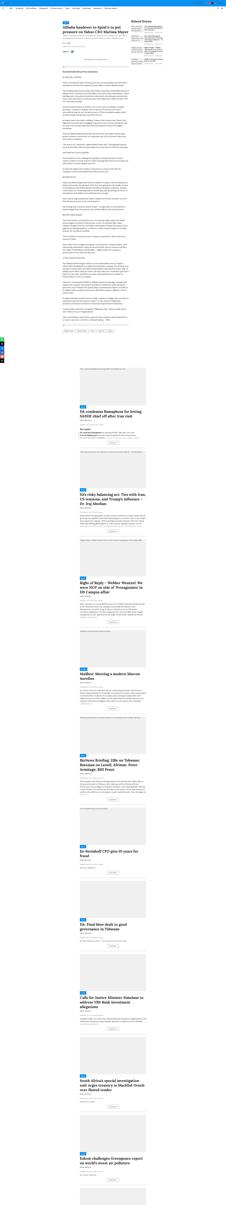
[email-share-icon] (2, 357)
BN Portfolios (31, 8)
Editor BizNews (85, 420)
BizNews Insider (111, 8)
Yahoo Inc (101, 331)
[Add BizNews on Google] (96, 59)
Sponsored (98, 8)
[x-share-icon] (2, 345)
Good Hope (86, 8)
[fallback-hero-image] (137, 28)
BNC (11, 8)
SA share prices (57, 8)
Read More (113, 443)
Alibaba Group (68, 331)
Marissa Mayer (82, 331)
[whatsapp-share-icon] (2, 340)
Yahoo (92, 331)
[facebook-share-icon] (2, 349)
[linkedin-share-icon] (2, 353)
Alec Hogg (66, 43)
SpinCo (110, 331)
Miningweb (43, 8)
